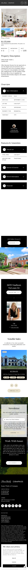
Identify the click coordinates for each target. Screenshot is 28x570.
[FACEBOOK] (2, 505)
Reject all (14, 558)
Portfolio (4, 515)
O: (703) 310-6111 (4, 492)
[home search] (22, 2)
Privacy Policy (18, 428)
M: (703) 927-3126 (5, 491)
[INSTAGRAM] (6, 505)
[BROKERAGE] (19, 505)
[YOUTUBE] (12, 505)
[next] (16, 385)
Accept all (14, 565)
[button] (14, 463)
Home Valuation (6, 518)
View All (20, 32)
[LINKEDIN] (9, 505)
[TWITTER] (16, 505)
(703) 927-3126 (14, 130)
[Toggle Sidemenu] (25, 2)
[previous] (12, 385)
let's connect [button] (5, 521)
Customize (14, 562)
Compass (7, 526)
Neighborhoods (5, 517)
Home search (5, 520)
